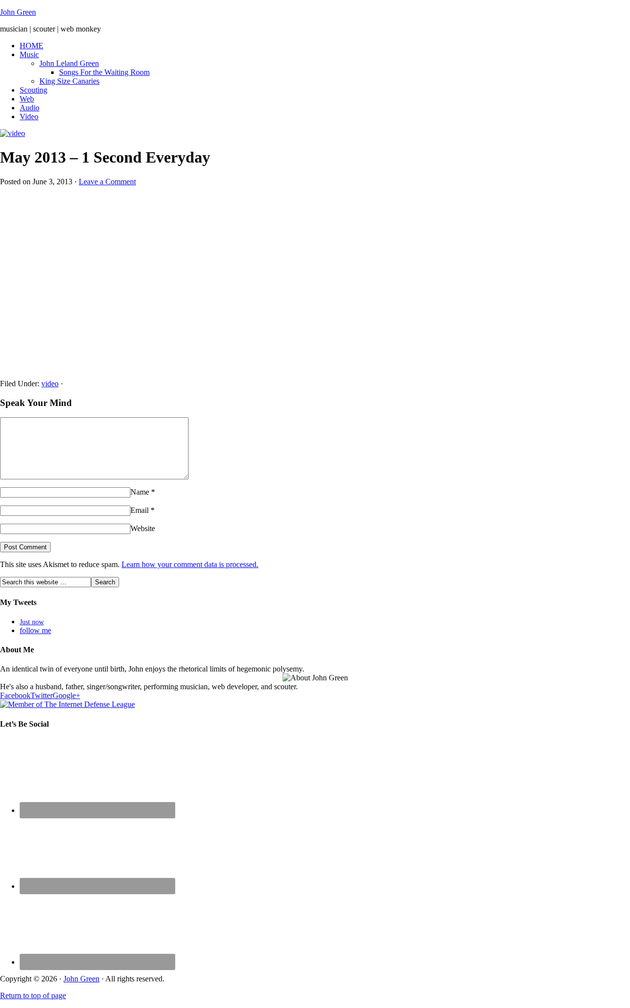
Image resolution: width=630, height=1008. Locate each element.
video (50, 383)
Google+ (66, 695)
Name (139, 492)
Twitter (42, 695)
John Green (18, 12)
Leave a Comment (107, 181)
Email (139, 510)
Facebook (15, 695)
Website (142, 528)
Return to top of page (33, 995)
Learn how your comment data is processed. (190, 564)
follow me (35, 630)
